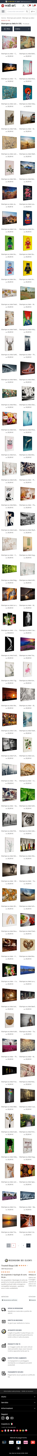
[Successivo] (28, 1245)
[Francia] (5, 1430)
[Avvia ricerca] (27, 11)
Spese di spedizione (15, 1308)
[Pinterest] (7, 1418)
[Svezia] (23, 1430)
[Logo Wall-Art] (8, 5)
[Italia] (8, 1430)
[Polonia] (26, 1430)
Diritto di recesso (15, 1320)
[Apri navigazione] (3, 11)
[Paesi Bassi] (11, 1430)
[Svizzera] (17, 1430)
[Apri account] (23, 5)
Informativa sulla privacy (12, 1391)
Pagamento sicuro (15, 1372)
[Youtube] (12, 1418)
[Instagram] (3, 1418)
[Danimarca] (14, 1430)
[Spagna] (20, 1430)
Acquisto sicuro (15, 1330)
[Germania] (2, 1430)
